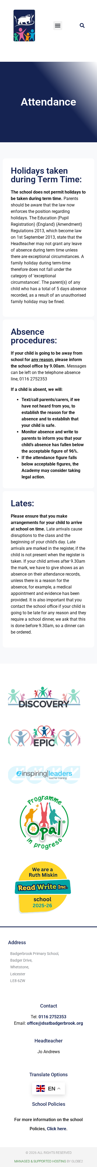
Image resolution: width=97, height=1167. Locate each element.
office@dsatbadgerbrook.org (55, 1023)
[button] (57, 25)
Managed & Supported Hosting (40, 1161)
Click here (56, 1128)
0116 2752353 (52, 1016)
